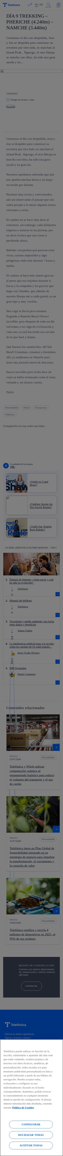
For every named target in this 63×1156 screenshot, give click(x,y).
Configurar (31, 1124)
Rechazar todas (31, 1134)
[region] (31, 1097)
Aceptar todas (31, 1145)
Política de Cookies (23, 1107)
